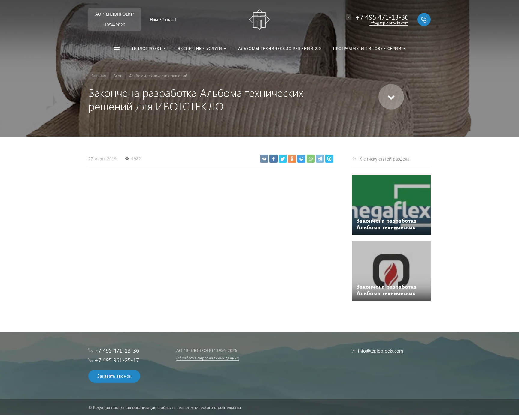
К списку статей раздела (385, 159)
